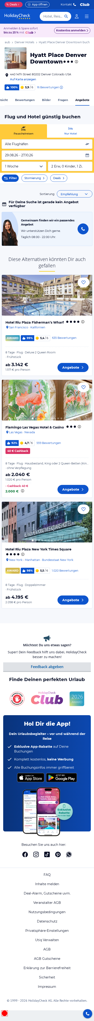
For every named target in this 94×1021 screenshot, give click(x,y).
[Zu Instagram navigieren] (36, 854)
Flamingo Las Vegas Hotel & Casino (34, 427)
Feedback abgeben (47, 666)
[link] (76, 16)
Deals (11, 4)
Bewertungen (25, 100)
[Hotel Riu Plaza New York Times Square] (47, 522)
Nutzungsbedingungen (47, 912)
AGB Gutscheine (47, 959)
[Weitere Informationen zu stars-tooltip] (76, 61)
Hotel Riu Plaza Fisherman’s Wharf (34, 322)
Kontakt (66, 4)
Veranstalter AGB (47, 903)
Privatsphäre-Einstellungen (47, 931)
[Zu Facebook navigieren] (25, 854)
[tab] (23, 131)
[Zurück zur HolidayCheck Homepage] (17, 16)
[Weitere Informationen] (22, 491)
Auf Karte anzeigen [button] (23, 79)
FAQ (47, 875)
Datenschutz (47, 921)
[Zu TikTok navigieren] (47, 854)
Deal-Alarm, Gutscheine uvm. (47, 893)
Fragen (63, 100)
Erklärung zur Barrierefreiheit (47, 968)
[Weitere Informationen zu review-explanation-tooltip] (61, 87)
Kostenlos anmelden (71, 30)
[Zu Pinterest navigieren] (58, 854)
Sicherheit (47, 977)
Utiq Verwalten (47, 940)
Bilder (46, 100)
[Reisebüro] (87, 1013)
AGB (47, 949)
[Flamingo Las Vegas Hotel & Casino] (47, 400)
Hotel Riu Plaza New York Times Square (38, 549)
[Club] (30, 33)
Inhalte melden (47, 884)
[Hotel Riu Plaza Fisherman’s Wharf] (47, 295)
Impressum (47, 987)
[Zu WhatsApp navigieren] (69, 854)
